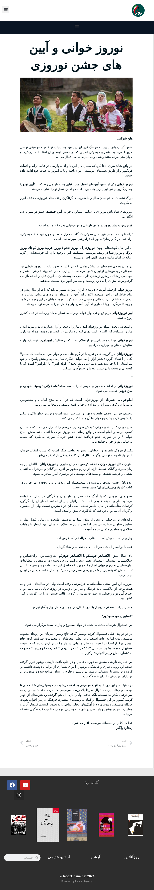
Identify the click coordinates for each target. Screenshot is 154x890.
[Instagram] (19, 795)
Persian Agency (83, 881)
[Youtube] (25, 785)
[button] (5, 9)
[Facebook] (12, 785)
